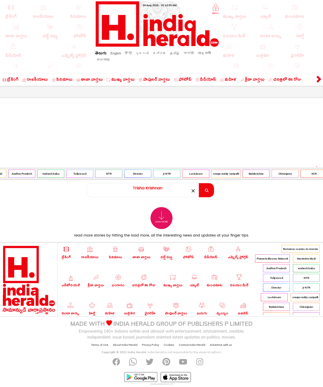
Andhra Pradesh (20, 173)
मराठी (189, 53)
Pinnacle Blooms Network (272, 258)
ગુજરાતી (142, 53)
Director (136, 173)
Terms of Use (99, 344)
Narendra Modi (306, 258)
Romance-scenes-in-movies (300, 249)
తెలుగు (101, 53)
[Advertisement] (161, 130)
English (116, 53)
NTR (107, 173)
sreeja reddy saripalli (224, 173)
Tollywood (78, 173)
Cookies (169, 344)
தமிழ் (175, 53)
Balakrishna (254, 173)
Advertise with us (221, 344)
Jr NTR (165, 173)
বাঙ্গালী (204, 53)
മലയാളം (103, 59)
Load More (161, 222)
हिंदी (128, 53)
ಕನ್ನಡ (159, 53)
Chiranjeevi (283, 173)
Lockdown (194, 173)
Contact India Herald (192, 344)
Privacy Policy (150, 344)
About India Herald (125, 344)
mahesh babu (48, 173)
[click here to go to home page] (157, 45)
